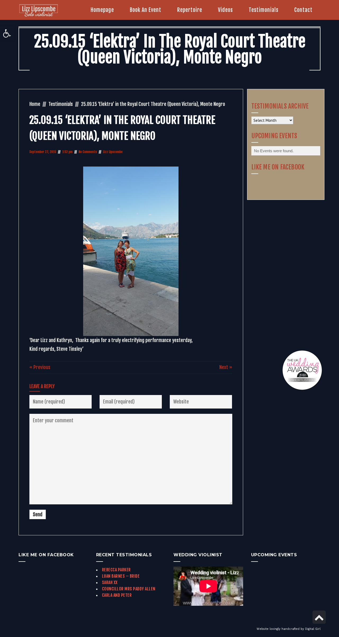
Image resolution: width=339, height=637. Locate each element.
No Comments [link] (88, 152)
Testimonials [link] (60, 104)
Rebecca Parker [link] (116, 569)
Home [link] (34, 104)
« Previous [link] (39, 367)
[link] (7, 33)
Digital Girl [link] (312, 629)
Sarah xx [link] (110, 582)
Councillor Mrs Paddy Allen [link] (128, 588)
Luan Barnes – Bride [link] (121, 576)
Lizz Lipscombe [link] (113, 152)
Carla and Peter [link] (117, 595)
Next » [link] (225, 367)
